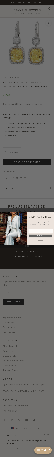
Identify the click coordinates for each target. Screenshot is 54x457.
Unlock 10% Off (40, 236)
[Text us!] (43, 450)
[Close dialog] (52, 213)
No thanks (40, 240)
